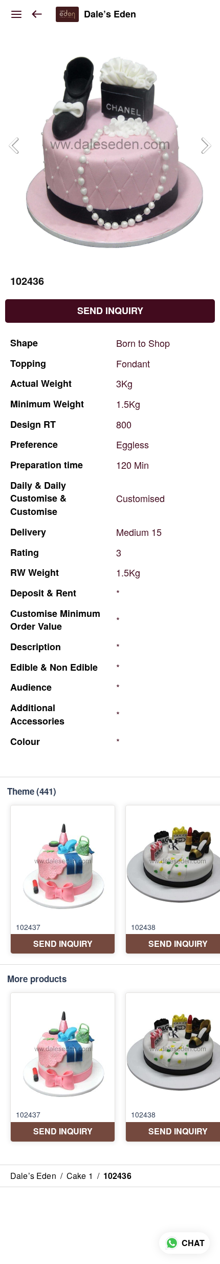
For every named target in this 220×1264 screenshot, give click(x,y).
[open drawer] (16, 14)
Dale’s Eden (110, 14)
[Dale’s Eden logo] (67, 14)
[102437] (62, 879)
